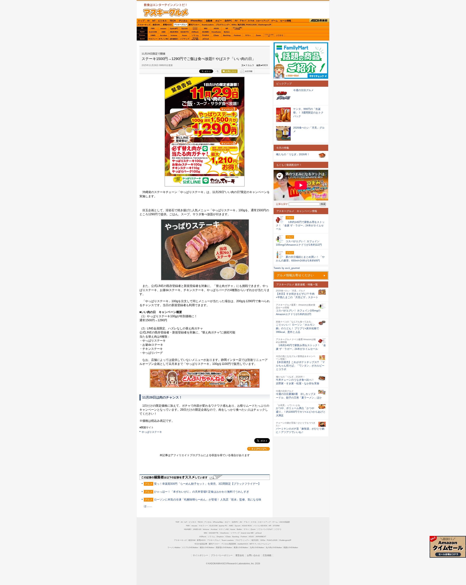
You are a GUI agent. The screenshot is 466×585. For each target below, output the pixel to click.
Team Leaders (228, 540)
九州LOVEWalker (257, 547)
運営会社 (239, 555)
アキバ (243, 20)
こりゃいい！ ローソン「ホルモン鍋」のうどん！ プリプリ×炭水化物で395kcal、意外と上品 (297, 328)
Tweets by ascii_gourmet (287, 268)
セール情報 (285, 20)
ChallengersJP (264, 25)
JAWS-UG (197, 529)
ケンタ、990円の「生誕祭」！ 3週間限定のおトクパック (308, 112)
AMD (163, 32)
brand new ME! (247, 533)
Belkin (227, 32)
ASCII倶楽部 (319, 20)
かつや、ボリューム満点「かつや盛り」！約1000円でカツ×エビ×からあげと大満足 (300, 412)
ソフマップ (184, 39)
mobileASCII (243, 544)
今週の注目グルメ (303, 90)
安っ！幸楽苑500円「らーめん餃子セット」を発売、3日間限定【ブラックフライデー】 (207, 483)
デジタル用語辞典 (228, 544)
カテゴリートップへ (258, 449)
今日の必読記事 (200, 544)
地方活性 (241, 25)
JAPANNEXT (174, 38)
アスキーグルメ (180, 25)
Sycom (184, 28)
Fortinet (237, 35)
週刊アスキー (194, 25)
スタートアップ (262, 21)
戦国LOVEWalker (291, 547)
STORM (276, 526)
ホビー (218, 20)
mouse (163, 28)
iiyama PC (223, 526)
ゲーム (274, 20)
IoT (153, 20)
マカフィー (152, 39)
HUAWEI (205, 32)
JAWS (152, 35)
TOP (177, 522)
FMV (153, 28)
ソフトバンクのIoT (268, 35)
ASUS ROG (174, 32)
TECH (173, 20)
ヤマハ (248, 35)
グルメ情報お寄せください (295, 275)
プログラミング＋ (242, 540)
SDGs (234, 25)
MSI (205, 28)
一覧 (217, 71)
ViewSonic (216, 32)
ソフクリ (279, 35)
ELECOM (153, 32)
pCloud (206, 39)
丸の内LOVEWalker (274, 547)
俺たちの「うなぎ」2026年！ (293, 154)
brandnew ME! (195, 38)
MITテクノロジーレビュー (260, 544)
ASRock (195, 32)
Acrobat (163, 35)
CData (216, 35)
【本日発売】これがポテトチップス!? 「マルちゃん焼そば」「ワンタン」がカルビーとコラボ (300, 366)
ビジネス (162, 20)
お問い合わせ (253, 555)
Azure (184, 35)
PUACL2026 (251, 25)
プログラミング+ (223, 25)
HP (227, 28)
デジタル (183, 20)
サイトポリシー (200, 555)
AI (148, 20)
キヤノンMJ (163, 39)
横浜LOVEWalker (207, 547)
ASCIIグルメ (165, 13)
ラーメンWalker (173, 547)
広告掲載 (267, 555)
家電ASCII (167, 25)
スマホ (251, 20)
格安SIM (156, 25)
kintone (174, 35)
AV (236, 20)
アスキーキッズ (144, 25)
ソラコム (195, 35)
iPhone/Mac (197, 20)
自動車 (209, 20)
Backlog (226, 35)
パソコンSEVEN (195, 28)
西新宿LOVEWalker (224, 547)
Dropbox (205, 35)
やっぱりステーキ (152, 431)
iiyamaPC (174, 28)
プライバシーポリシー (222, 555)
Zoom (258, 35)
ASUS (216, 28)
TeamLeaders (208, 25)
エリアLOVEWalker (190, 547)
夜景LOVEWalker (241, 547)
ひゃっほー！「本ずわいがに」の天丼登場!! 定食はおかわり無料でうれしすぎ (201, 491)
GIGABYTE (184, 32)
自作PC (228, 20)
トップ (141, 20)
